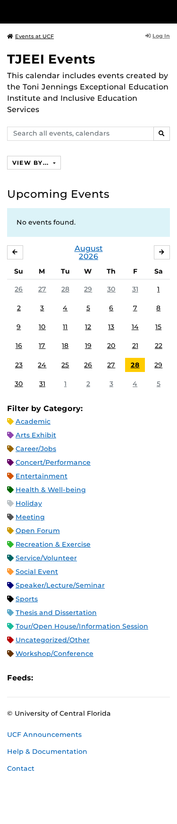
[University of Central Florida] (72, 11)
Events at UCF (34, 36)
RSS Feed (77, 678)
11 (65, 327)
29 (88, 289)
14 (135, 327)
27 (42, 289)
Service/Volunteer (46, 558)
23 (19, 365)
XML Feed (93, 678)
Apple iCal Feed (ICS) (45, 678)
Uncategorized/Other (53, 640)
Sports (27, 599)
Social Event (37, 571)
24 (42, 365)
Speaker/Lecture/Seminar (60, 585)
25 (65, 365)
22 (158, 345)
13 (111, 327)
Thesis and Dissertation (56, 612)
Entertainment (41, 476)
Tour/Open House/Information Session (82, 626)
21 (135, 345)
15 (158, 327)
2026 (88, 256)
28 (65, 289)
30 (111, 289)
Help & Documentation (47, 751)
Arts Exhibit (36, 435)
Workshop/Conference (54, 653)
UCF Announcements (44, 734)
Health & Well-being (51, 489)
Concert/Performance (53, 462)
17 (42, 345)
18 (65, 345)
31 (135, 289)
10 (42, 327)
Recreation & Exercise (53, 544)
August (89, 248)
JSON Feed (109, 678)
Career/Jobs (36, 448)
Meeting (30, 517)
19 (88, 345)
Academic (33, 421)
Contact (20, 768)
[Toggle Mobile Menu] (167, 11)
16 (19, 345)
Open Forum (38, 530)
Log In (161, 35)
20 (111, 345)
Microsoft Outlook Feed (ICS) (61, 678)
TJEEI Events (51, 59)
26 (19, 289)
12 (88, 327)
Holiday (29, 503)
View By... (31, 162)
